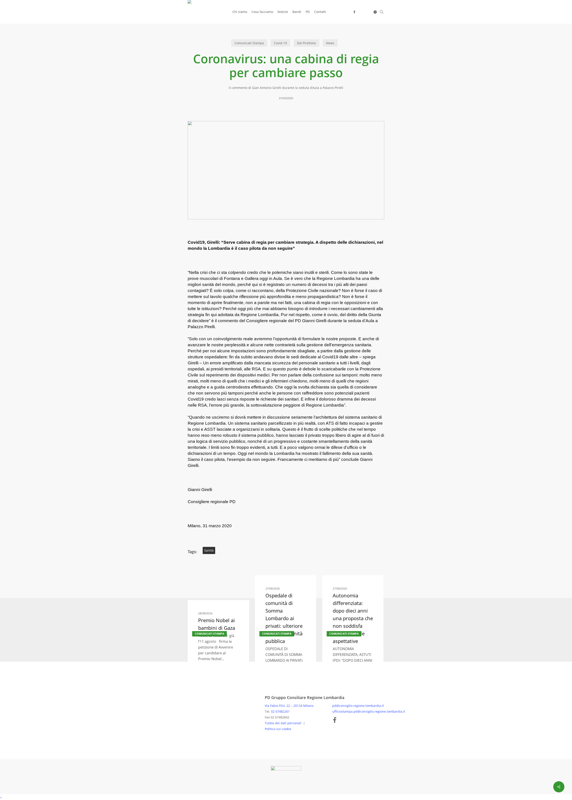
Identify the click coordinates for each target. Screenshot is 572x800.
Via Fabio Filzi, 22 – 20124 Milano (289, 705)
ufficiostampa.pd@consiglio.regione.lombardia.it (368, 711)
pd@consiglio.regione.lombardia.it (358, 705)
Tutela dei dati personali (283, 723)
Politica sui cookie (278, 729)
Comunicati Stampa (249, 43)
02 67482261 (280, 711)
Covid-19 (280, 43)
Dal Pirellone (306, 43)
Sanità (209, 550)
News (330, 43)
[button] (286, 797)
